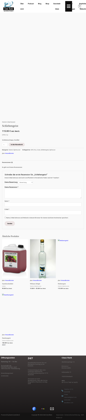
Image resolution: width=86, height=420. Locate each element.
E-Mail (7, 209)
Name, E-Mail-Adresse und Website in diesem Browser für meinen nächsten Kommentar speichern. (37, 218)
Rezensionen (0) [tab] (7, 162)
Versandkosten (9, 153)
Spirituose (52, 150)
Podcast (31, 4)
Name (7, 201)
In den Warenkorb (17, 144)
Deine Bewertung (11, 182)
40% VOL (33, 150)
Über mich (22, 6)
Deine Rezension (11, 187)
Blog (39, 4)
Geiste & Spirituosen (8, 122)
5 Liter (38, 150)
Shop (47, 4)
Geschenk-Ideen (57, 6)
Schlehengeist (45, 150)
